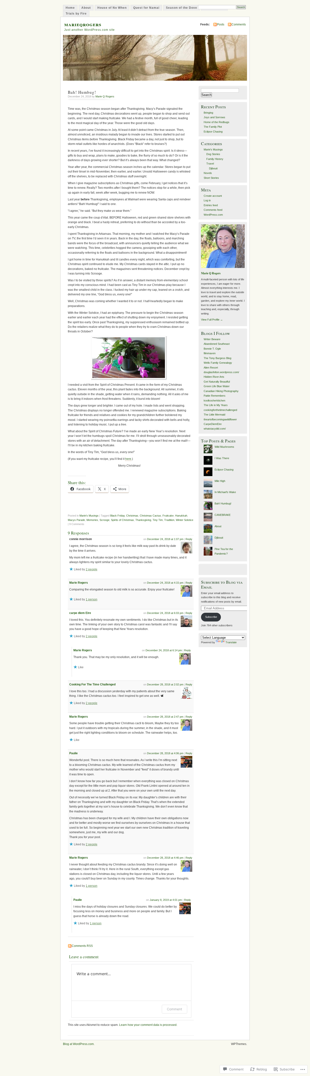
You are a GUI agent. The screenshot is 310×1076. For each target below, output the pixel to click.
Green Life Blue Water (217, 386)
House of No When (112, 7)
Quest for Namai (146, 7)
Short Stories (211, 177)
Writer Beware (212, 339)
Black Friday (117, 515)
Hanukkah (181, 515)
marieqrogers (82, 24)
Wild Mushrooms (224, 446)
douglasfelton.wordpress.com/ (221, 372)
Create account (213, 195)
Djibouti (213, 168)
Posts (220, 24)
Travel (210, 163)
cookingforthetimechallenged (220, 409)
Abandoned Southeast (217, 343)
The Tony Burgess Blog (217, 358)
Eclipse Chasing (213, 131)
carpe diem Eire (80, 613)
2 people (91, 569)
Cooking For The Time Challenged (92, 684)
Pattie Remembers (214, 395)
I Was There (222, 458)
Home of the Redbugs (216, 122)
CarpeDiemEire (213, 424)
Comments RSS (82, 946)
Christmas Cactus (150, 515)
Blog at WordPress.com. (78, 1044)
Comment (174, 1009)
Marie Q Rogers (104, 96)
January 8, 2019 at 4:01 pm (166, 899)
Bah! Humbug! (223, 503)
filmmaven (210, 353)
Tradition (169, 519)
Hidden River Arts (214, 376)
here (128, 459)
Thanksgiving (143, 519)
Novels (208, 173)
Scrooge (104, 519)
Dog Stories (213, 154)
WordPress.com (213, 214)
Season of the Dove (181, 7)
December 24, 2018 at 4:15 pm (165, 582)
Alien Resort (211, 367)
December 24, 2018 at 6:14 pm (164, 650)
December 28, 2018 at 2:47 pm (165, 716)
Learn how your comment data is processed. (148, 1025)
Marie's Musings (89, 515)
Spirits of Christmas (122, 519)
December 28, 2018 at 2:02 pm (165, 684)
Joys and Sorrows (214, 117)
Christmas (132, 515)
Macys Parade (76, 519)
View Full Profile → (212, 319)
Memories (92, 519)
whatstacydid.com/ (215, 428)
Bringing (208, 112)
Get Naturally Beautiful (217, 381)
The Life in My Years (216, 405)
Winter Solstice (184, 519)
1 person (91, 599)
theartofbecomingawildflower (220, 419)
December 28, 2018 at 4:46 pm (165, 857)
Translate (231, 642)
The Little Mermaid (214, 414)
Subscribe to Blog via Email (222, 584)
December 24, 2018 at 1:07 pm (165, 539)
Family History (214, 158)
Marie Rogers (78, 582)
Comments (239, 24)
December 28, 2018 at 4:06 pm (165, 753)
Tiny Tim (158, 519)
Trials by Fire (76, 13)
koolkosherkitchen (214, 400)
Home (70, 7)
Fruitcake (168, 515)
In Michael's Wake (225, 492)
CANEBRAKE (223, 514)
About (86, 7)
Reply (189, 539)
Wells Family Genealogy (218, 362)
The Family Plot (213, 126)
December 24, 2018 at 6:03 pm (165, 613)
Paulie (73, 753)
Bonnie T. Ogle (212, 348)
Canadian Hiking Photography (221, 391)
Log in (207, 200)
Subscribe (211, 616)
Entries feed (211, 205)
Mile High (220, 480)
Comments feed (213, 209)
